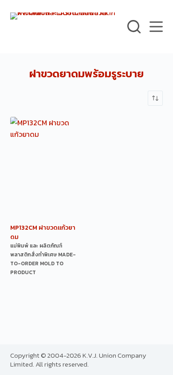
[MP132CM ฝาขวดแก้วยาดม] (45, 169)
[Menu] (156, 26)
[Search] (134, 26)
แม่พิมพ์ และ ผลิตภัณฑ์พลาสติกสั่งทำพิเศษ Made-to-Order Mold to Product (43, 259)
